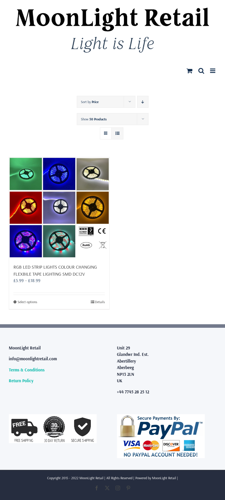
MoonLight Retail (164, 478)
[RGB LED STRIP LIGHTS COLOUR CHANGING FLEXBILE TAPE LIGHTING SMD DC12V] (59, 207)
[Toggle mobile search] (201, 71)
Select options (27, 302)
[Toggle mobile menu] (213, 71)
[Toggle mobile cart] (189, 71)
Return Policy (21, 380)
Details (100, 302)
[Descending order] (143, 102)
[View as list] (117, 133)
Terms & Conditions (27, 370)
